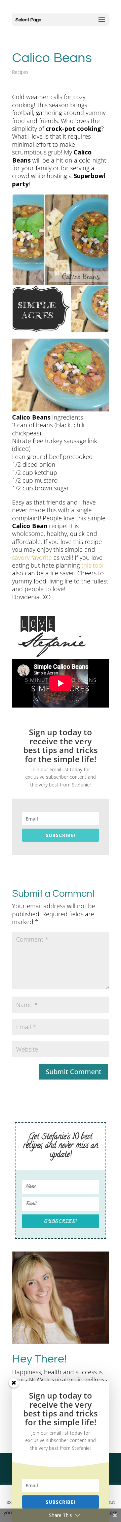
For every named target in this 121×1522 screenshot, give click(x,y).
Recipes (20, 72)
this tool (92, 565)
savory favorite (32, 557)
